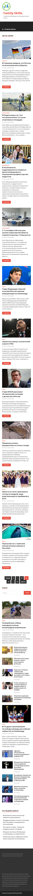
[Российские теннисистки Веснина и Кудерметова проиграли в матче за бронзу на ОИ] (7, 781)
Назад (8, 578)
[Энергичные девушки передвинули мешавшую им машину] (7, 701)
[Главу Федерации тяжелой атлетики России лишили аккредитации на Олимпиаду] (16, 276)
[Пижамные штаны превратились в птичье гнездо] (16, 430)
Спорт (3, 286)
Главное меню (10, 29)
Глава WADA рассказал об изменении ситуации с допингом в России (12, 394)
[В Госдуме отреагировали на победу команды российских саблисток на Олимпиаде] (16, 723)
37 (22, 578)
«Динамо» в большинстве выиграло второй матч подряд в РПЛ (21, 753)
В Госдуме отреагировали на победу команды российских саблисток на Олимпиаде (16, 728)
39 (8, 581)
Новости (4, 60)
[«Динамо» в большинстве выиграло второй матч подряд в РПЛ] (7, 757)
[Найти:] (16, 593)
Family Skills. (13, 13)
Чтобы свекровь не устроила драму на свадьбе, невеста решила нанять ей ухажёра (20, 686)
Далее (23, 581)
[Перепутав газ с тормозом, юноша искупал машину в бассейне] (16, 532)
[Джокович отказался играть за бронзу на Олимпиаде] (7, 792)
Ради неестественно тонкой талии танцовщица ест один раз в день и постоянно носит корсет (22, 673)
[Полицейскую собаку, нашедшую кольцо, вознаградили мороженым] (16, 619)
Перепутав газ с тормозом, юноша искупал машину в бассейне (13, 545)
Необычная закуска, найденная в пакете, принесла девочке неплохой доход (20, 649)
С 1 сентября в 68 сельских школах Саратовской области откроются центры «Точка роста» (16, 232)
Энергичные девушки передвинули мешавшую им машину (22, 697)
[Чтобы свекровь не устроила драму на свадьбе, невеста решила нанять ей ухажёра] (7, 688)
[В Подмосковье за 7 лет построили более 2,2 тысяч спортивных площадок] (16, 102)
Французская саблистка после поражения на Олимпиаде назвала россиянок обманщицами (22, 765)
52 (17, 581)
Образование (5, 112)
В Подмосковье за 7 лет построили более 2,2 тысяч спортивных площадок (14, 117)
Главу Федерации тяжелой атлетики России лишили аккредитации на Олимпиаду (15, 291)
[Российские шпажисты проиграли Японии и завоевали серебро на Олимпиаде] (7, 802)
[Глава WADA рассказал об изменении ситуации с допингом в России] (16, 379)
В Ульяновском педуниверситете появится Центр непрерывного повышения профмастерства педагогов (15, 172)
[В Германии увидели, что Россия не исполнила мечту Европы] (16, 50)
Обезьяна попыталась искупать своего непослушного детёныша (21, 661)
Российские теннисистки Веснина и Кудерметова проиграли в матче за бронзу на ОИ (22, 777)
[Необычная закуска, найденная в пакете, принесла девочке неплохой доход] (7, 653)
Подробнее (6, 86)
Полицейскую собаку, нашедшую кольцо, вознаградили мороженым (14, 625)
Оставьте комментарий (8, 67)
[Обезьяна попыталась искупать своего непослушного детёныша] (7, 664)
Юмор (3, 440)
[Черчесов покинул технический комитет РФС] (16, 329)
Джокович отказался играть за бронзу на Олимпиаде (21, 788)
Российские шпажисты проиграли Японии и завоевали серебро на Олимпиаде (21, 798)
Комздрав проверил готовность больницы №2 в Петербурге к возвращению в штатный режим (16, 822)
